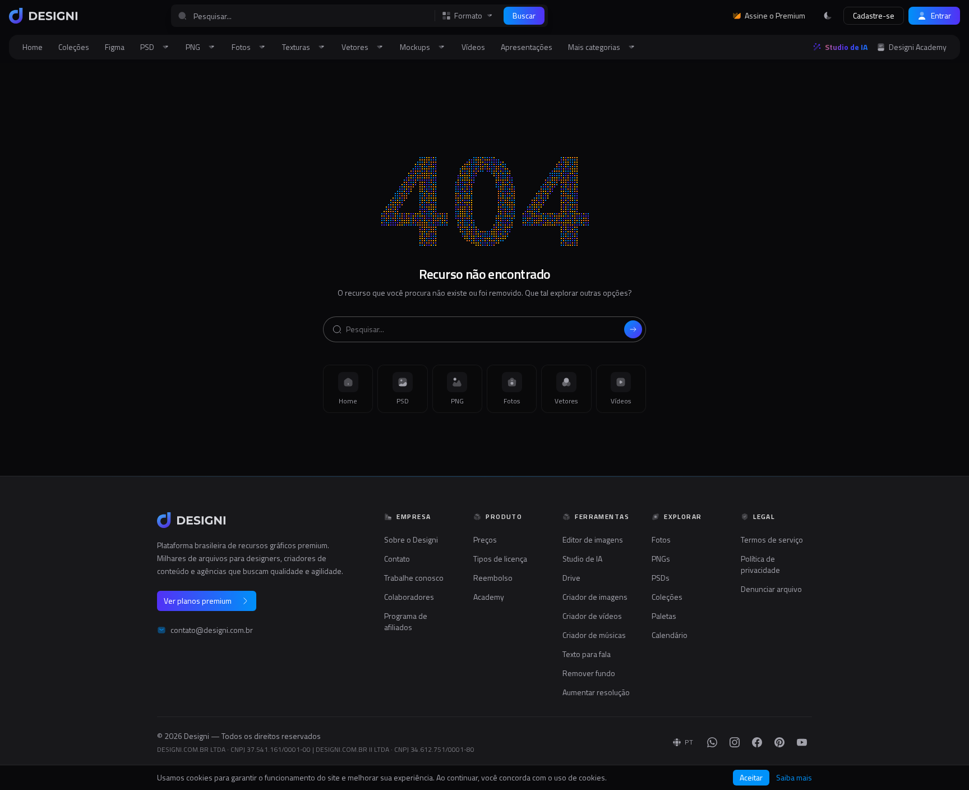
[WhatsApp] (712, 742)
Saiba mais (794, 777)
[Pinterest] (779, 742)
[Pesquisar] (633, 329)
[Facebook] (757, 742)
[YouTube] (802, 742)
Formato (468, 15)
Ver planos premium (198, 601)
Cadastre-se (873, 15)
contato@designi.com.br (211, 630)
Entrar (941, 15)
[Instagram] (735, 742)
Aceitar (751, 777)
